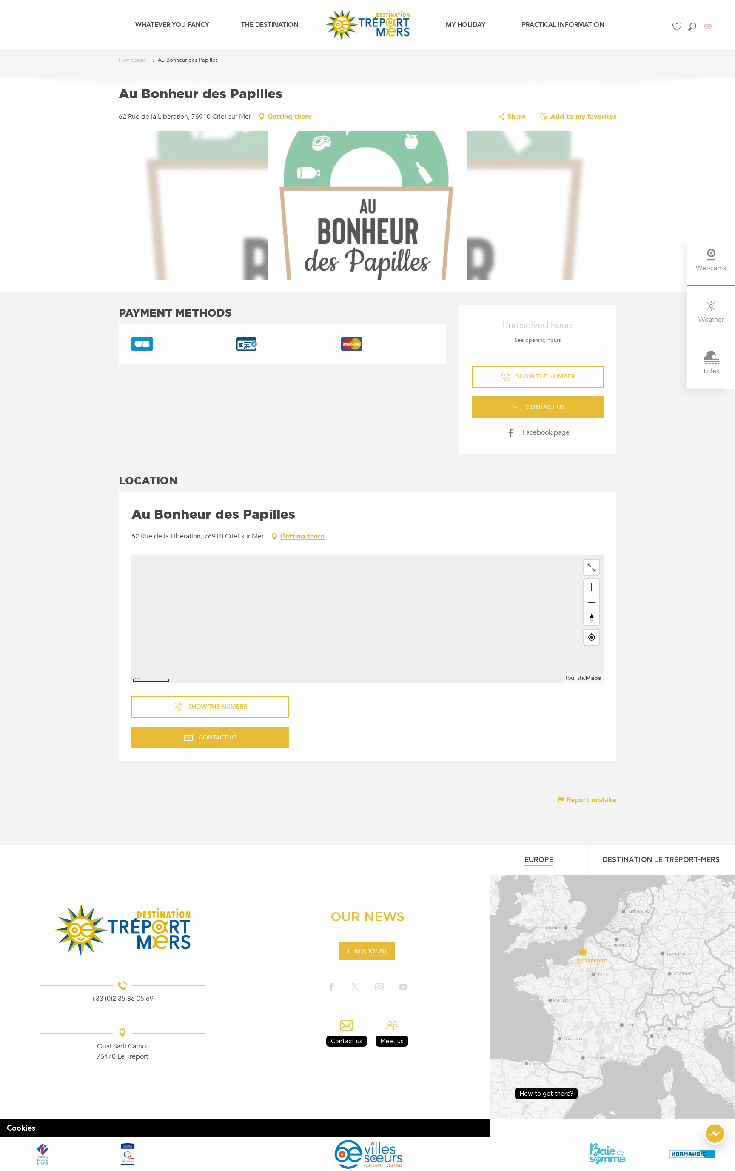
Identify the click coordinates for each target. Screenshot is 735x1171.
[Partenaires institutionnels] (42, 1154)
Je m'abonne (367, 951)
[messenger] (715, 1142)
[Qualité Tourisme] (128, 1154)
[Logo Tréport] (122, 930)
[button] (692, 26)
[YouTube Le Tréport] (403, 987)
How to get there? (546, 1093)
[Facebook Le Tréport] (332, 987)
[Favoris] (678, 26)
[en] (709, 27)
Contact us (346, 1041)
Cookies (21, 1128)
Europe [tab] (538, 859)
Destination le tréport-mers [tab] (661, 859)
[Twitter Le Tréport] (356, 987)
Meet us (392, 1041)
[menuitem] (172, 24)
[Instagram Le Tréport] (379, 987)
